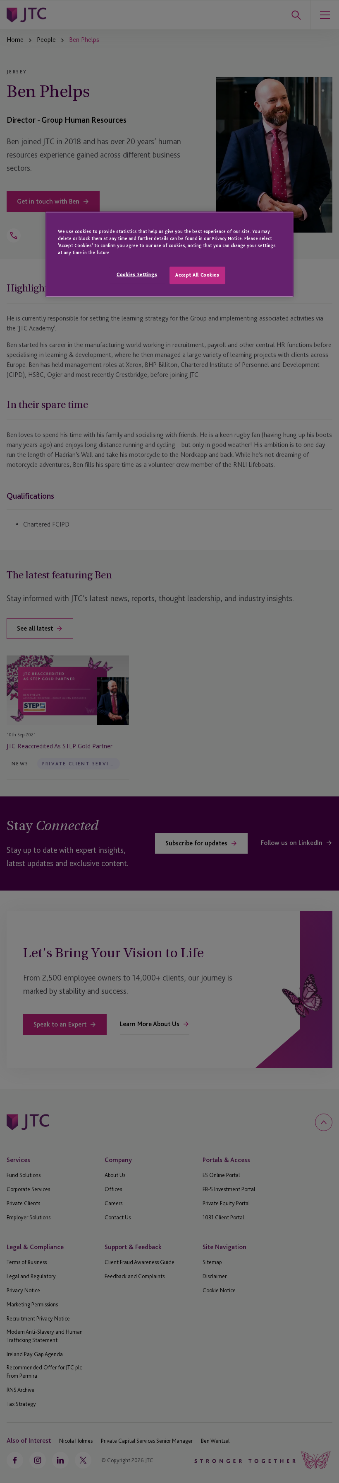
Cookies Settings (137, 274)
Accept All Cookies (197, 275)
